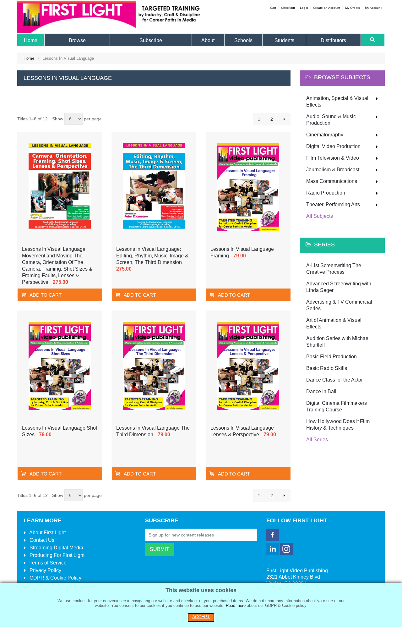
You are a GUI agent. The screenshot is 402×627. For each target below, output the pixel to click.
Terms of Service (47, 562)
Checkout (288, 7)
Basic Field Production (331, 356)
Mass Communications (331, 181)
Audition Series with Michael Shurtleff (338, 342)
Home (29, 58)
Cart (273, 7)
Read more (236, 605)
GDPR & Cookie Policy (54, 577)
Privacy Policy (44, 570)
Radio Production (325, 192)
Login (304, 7)
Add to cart (46, 295)
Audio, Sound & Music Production (331, 120)
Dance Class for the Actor (334, 379)
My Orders (352, 7)
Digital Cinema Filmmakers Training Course (336, 406)
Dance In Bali (321, 391)
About (47, 532)
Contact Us (41, 540)
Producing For (56, 555)
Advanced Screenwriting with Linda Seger (338, 287)
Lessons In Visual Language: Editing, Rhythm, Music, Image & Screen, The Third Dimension (152, 255)
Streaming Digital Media (55, 547)
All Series (317, 439)
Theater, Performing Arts (333, 204)
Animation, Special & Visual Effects (337, 101)
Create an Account (326, 7)
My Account (373, 7)
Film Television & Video (332, 158)
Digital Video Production (333, 146)
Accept (201, 616)
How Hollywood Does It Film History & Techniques (338, 425)
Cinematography (324, 134)
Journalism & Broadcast (332, 169)
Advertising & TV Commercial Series (339, 305)
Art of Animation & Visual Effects (333, 323)
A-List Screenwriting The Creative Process (333, 269)
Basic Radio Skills (326, 368)
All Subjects (319, 216)
